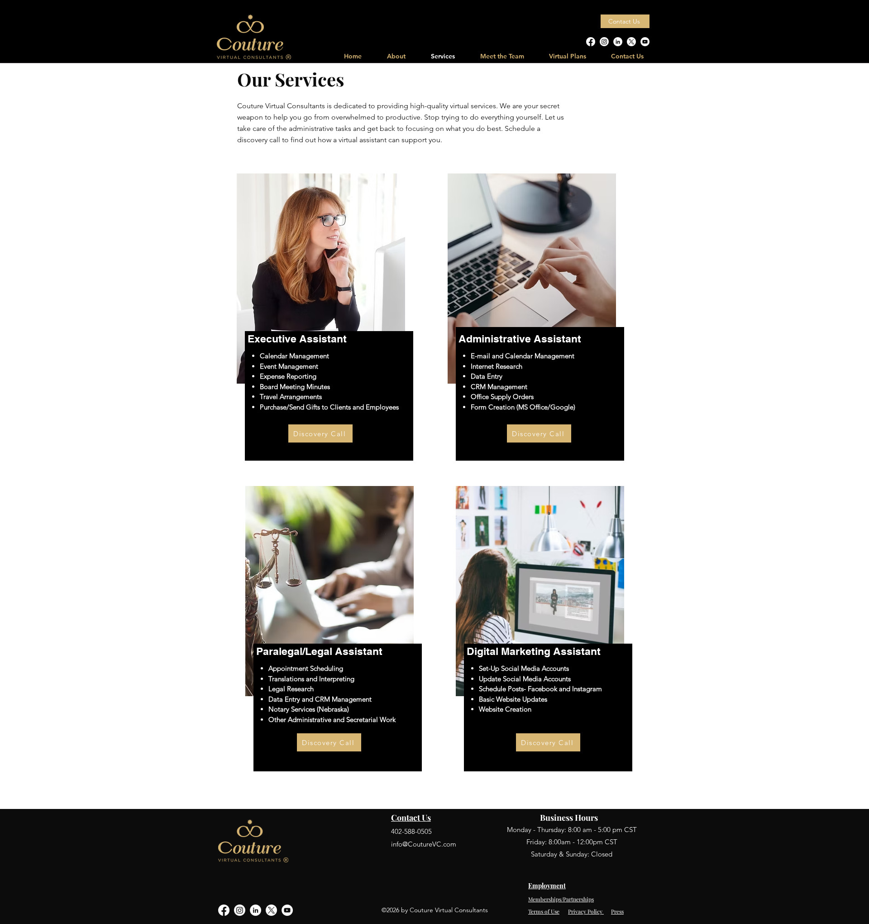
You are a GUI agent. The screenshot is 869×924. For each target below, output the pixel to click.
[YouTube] (644, 41)
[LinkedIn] (617, 41)
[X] (631, 41)
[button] (567, 56)
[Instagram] (604, 41)
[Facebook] (590, 41)
